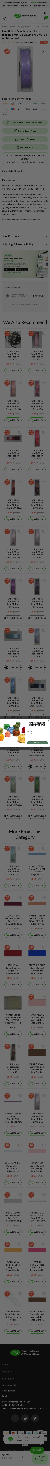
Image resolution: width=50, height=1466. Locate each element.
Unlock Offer (37, 742)
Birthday (29, 731)
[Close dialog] (48, 720)
